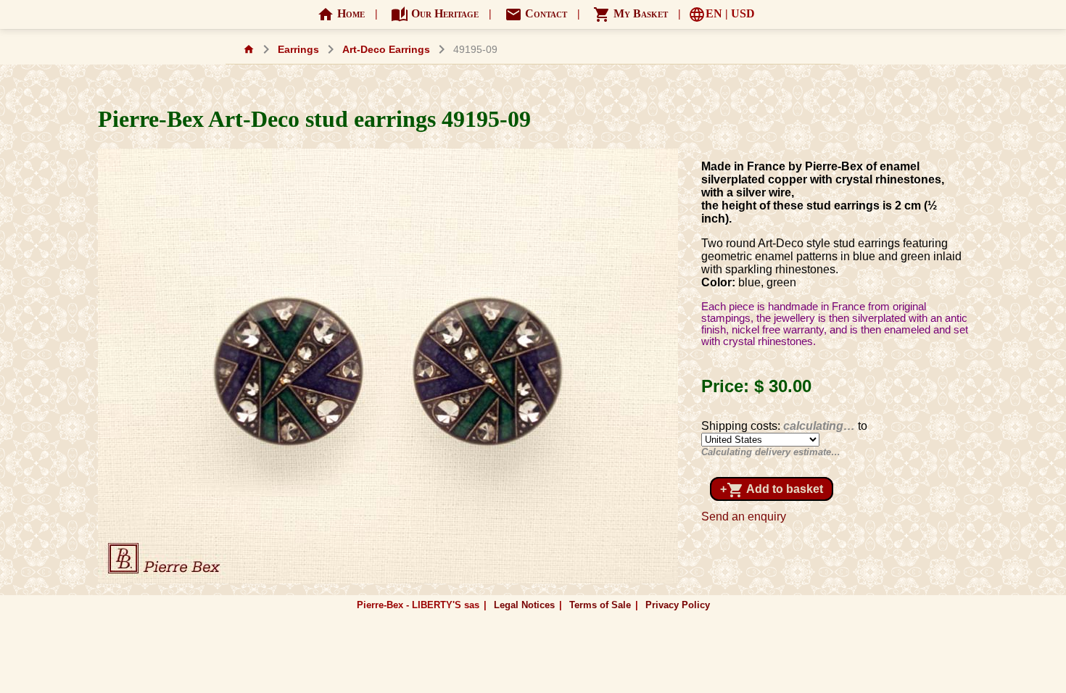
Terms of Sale (600, 604)
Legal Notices (524, 604)
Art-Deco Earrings (386, 49)
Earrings (298, 49)
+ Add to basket (771, 490)
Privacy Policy (677, 604)
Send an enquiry (743, 516)
